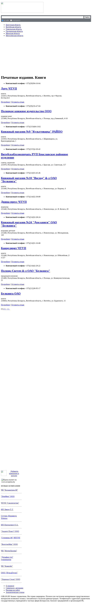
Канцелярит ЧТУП (13, 248)
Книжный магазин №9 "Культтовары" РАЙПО (32, 131)
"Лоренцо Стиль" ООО (10, 579)
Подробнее (5, 102)
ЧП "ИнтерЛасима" (9, 551)
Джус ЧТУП (9, 88)
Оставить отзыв (17, 102)
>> (8, 309)
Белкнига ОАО (11, 293)
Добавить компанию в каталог (14, 473)
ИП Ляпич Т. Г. (7, 509)
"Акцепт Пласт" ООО (10, 531)
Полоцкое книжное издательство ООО (26, 111)
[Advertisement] (35, 55)
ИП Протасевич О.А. (9, 525)
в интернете (16, 20)
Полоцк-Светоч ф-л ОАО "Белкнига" (25, 270)
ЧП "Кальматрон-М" (9, 490)
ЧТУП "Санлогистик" (10, 503)
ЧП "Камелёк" (7, 566)
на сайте (6, 20)
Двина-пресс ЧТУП (14, 201)
